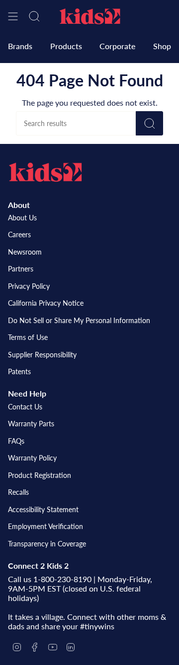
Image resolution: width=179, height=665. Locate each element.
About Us (22, 217)
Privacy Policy (29, 286)
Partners (20, 269)
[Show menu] (13, 16)
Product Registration (39, 475)
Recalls (18, 492)
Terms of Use (28, 337)
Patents (19, 371)
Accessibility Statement (43, 509)
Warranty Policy (32, 458)
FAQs (16, 441)
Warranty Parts (31, 423)
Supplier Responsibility (42, 354)
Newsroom (25, 252)
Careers (19, 234)
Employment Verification (45, 526)
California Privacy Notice (46, 303)
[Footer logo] (45, 172)
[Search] (149, 123)
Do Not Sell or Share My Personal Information (79, 320)
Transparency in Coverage (47, 543)
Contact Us (25, 406)
